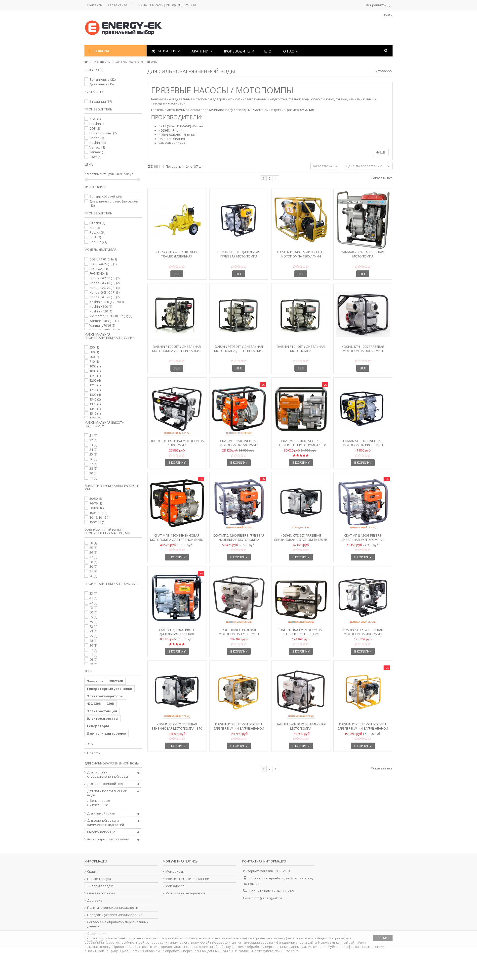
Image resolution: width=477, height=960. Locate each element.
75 (93, 636)
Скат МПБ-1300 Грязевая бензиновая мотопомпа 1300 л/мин (301, 445)
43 (93, 607)
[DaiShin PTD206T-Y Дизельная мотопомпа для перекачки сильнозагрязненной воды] (177, 314)
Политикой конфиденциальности (113, 951)
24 (93, 449)
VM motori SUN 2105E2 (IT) (110, 316)
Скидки (93, 871)
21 (93, 435)
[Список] (156, 167)
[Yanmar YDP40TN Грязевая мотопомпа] (363, 220)
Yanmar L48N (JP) (104, 320)
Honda (96, 138)
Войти (387, 15)
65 (93, 617)
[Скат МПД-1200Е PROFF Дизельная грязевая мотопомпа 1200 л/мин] (177, 598)
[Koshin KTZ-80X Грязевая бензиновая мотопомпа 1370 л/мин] (177, 692)
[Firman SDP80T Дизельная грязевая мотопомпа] (239, 220)
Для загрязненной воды (106, 784)
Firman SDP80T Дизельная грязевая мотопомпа (238, 254)
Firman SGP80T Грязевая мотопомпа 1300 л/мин (363, 443)
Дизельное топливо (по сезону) (114, 203)
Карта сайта (117, 5)
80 (93, 645)
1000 (95, 366)
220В (110, 703)
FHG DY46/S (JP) (103, 264)
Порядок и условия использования (114, 915)
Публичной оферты (343, 946)
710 (94, 361)
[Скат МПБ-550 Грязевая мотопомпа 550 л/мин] (239, 409)
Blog (88, 744)
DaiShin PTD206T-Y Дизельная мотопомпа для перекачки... (176, 348)
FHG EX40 (98, 273)
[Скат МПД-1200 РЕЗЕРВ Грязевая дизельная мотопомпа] (239, 503)
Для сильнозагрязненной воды (107, 793)
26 (93, 459)
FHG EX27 (98, 268)
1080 (95, 371)
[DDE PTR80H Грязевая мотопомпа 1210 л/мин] (239, 598)
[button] (201, 50)
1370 (95, 404)
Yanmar (97, 152)
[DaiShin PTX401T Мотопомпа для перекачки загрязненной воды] (363, 692)
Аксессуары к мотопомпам (108, 839)
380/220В (116, 681)
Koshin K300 (100, 306)
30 (93, 473)
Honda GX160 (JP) (104, 278)
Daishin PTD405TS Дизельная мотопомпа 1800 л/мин (300, 254)
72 (93, 626)
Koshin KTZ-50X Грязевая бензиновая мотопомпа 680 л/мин (300, 539)
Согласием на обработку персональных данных (181, 951)
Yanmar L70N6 (102, 325)
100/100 (98, 512)
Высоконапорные (101, 832)
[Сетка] (150, 167)
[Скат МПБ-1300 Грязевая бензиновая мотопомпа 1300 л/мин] (301, 409)
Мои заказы (175, 871)
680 (94, 352)
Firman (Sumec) (103, 133)
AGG (95, 119)
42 (93, 603)
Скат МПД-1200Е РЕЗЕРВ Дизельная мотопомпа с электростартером (362, 539)
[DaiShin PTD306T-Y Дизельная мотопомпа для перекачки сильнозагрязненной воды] (239, 314)
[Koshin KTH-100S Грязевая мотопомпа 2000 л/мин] (363, 314)
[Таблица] (161, 167)
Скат (95, 156)
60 (93, 612)
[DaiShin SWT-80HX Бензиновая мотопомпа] (301, 692)
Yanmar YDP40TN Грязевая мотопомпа (362, 254)
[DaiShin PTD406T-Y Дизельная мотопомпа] (301, 314)
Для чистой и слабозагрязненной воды (107, 774)
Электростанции (102, 711)
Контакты (95, 5)
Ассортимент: (95, 174)
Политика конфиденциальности (112, 908)
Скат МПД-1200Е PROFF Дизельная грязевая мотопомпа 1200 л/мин (177, 633)
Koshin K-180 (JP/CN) (106, 302)
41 (93, 598)
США (95, 237)
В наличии (100, 101)
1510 (95, 413)
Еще (382, 152)
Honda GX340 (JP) (104, 292)
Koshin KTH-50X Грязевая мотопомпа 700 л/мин (362, 631)
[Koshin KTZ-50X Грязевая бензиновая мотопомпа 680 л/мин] (301, 503)
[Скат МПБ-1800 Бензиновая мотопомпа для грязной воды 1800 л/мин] (177, 503)
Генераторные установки (109, 688)
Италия (97, 223)
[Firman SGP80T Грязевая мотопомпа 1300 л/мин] (363, 409)
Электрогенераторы (105, 696)
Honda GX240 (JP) (104, 283)
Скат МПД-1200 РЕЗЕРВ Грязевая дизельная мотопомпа (239, 537)
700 (94, 356)
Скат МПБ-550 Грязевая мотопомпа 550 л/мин (239, 443)
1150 (95, 375)
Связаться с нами (101, 893)
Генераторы (98, 726)
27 (93, 463)
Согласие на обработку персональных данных (117, 924)
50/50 (95, 498)
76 (93, 576)
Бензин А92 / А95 (105, 196)
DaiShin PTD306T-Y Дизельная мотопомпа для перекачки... (239, 348)
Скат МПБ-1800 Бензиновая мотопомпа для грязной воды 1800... (176, 539)
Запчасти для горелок (106, 733)
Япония (98, 242)
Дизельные (101, 84)
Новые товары (99, 879)
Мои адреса (174, 886)
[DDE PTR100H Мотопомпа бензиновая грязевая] (301, 598)
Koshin (97, 142)
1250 (95, 390)
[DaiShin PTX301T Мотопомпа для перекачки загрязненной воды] (239, 692)
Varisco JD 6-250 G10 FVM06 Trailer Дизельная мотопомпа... (177, 256)
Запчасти (95, 681)
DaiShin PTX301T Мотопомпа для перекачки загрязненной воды (238, 728)
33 (93, 593)
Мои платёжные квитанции (187, 879)
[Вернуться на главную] (85, 62)
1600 (95, 418)
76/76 (95, 503)
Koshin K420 (100, 311)
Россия (96, 232)
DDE (94, 128)
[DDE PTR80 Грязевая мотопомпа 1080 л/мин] (177, 409)
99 (93, 664)
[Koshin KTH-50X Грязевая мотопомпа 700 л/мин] (363, 598)
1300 (95, 394)
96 (93, 659)
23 (93, 445)
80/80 (96, 508)
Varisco (97, 147)
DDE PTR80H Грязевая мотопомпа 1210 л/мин (239, 631)
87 (93, 650)
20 (93, 543)
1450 (95, 408)
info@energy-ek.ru (268, 898)
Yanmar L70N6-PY (104, 330)
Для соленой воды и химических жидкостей (105, 822)
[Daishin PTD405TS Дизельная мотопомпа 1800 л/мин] (301, 220)
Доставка (94, 900)
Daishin (97, 123)
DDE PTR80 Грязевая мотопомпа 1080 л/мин (177, 443)
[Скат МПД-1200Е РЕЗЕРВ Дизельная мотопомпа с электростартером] (363, 503)
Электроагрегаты (102, 718)
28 (93, 468)
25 (93, 454)
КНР (94, 227)
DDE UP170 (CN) (103, 259)
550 (94, 347)
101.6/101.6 (99, 517)
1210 (95, 385)
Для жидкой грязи (101, 813)
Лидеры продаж (100, 886)
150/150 (97, 522)
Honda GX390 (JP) (104, 297)
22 (93, 440)
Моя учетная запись (180, 861)
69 (93, 621)
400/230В (94, 703)
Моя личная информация (185, 893)
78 (93, 640)
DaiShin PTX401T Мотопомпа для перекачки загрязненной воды (362, 728)
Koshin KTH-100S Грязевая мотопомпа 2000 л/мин (363, 348)
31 (93, 478)
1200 (95, 380)
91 (93, 655)
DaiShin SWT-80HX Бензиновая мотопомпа (301, 726)
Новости (94, 753)
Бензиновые (102, 79)
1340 (95, 399)
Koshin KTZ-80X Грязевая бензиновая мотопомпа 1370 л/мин (177, 728)
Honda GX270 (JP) (104, 287)
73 (93, 631)
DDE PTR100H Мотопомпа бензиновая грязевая (301, 631)
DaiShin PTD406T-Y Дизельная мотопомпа (301, 348)
